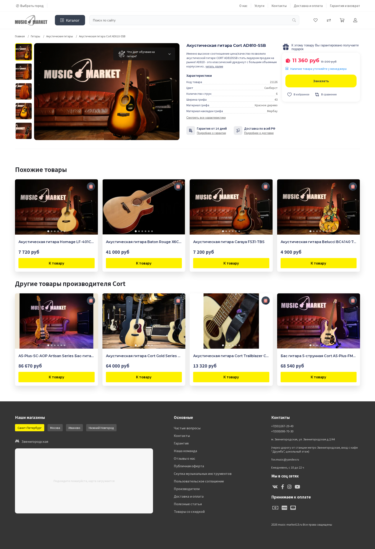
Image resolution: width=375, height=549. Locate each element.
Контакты (279, 5)
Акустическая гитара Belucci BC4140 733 (319, 242)
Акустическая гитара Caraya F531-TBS (229, 242)
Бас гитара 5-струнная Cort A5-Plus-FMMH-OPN (319, 356)
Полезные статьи (188, 504)
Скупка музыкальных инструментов (203, 473)
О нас (243, 5)
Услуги (259, 5)
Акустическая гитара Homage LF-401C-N (56, 242)
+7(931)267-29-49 (282, 426)
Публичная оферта (189, 466)
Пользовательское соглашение (199, 481)
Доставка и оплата (308, 5)
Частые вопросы (187, 428)
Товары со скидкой (189, 511)
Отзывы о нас (184, 458)
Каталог (73, 20)
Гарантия (181, 443)
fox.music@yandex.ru (285, 459)
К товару (56, 263)
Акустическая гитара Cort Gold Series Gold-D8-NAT (144, 356)
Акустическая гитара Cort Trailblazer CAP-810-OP (231, 356)
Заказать (321, 81)
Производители (187, 488)
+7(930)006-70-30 (282, 431)
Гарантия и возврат (345, 5)
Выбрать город (32, 5)
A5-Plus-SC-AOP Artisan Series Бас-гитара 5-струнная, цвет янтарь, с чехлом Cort (56, 356)
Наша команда (185, 450)
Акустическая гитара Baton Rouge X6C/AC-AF (144, 242)
